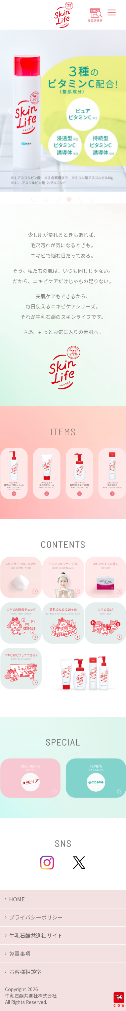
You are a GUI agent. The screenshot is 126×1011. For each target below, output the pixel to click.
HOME (17, 899)
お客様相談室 (25, 972)
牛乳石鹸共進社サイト (36, 935)
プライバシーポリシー (36, 917)
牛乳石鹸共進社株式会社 (31, 995)
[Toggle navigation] (111, 12)
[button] (9, 111)
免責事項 (20, 953)
